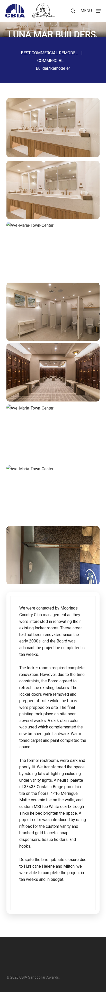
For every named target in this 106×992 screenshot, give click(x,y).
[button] (91, 10)
